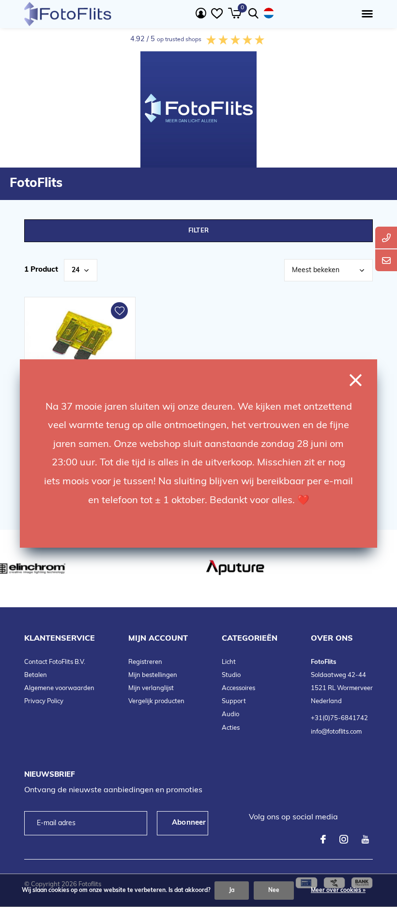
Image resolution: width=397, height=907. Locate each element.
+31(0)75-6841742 (339, 718)
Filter (198, 231)
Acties (231, 728)
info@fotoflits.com (336, 732)
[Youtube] (365, 839)
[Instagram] (343, 839)
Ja (231, 890)
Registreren (145, 662)
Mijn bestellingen (152, 675)
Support (234, 701)
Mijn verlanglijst (151, 688)
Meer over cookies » (338, 890)
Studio (231, 675)
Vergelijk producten (156, 701)
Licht (229, 662)
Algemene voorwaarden (59, 688)
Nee (273, 890)
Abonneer (189, 823)
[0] (234, 13)
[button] (365, 14)
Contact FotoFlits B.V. (54, 662)
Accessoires (238, 688)
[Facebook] (323, 839)
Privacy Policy (43, 701)
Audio (230, 714)
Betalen (35, 675)
